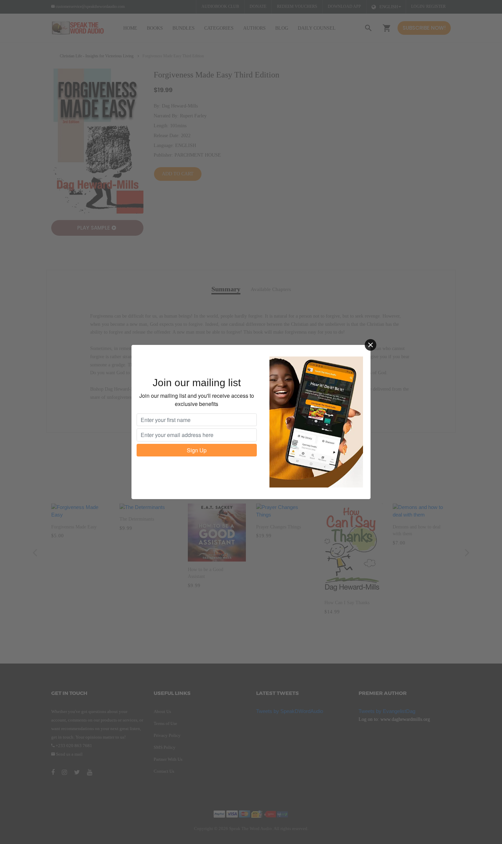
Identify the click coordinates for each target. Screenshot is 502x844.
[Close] (370, 345)
